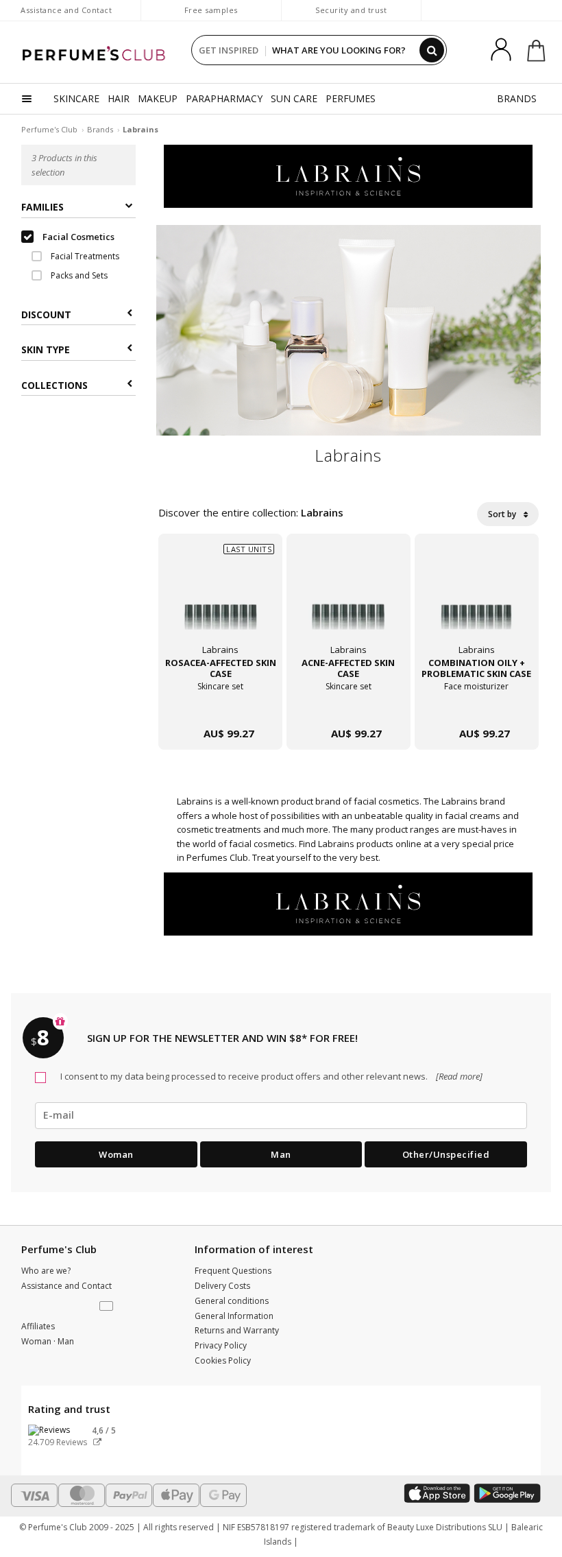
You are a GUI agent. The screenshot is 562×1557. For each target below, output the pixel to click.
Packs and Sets (78, 275)
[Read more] (458, 1076)
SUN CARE (294, 98)
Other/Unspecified (446, 1154)
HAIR (119, 98)
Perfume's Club (49, 129)
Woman (116, 1154)
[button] (107, 1306)
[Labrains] (348, 175)
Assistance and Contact (66, 10)
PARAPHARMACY (224, 98)
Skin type (45, 349)
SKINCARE (76, 98)
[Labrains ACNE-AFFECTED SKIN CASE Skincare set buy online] (348, 706)
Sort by (503, 514)
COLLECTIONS (54, 385)
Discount (46, 314)
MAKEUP (158, 98)
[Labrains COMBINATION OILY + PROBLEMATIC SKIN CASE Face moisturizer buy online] (476, 706)
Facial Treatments (84, 256)
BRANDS (517, 98)
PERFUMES (351, 98)
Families (42, 206)
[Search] (431, 50)
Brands (100, 129)
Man (281, 1154)
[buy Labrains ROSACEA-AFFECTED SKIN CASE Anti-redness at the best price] (220, 602)
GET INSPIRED (228, 50)
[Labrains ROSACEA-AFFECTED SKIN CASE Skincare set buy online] (220, 706)
